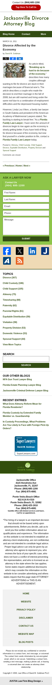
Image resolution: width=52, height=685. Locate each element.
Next (27, 165)
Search (26, 365)
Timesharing (11, 300)
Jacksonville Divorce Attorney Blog (26, 21)
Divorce (6, 148)
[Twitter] (19, 251)
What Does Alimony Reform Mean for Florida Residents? (22, 405)
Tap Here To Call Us (26, 7)
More (43, 34)
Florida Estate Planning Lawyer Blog (22, 385)
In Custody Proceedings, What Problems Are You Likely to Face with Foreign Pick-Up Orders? (26, 425)
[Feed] (19, 261)
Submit (26, 238)
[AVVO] (7, 261)
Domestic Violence (15, 333)
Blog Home (9, 34)
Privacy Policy (26, 610)
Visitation (10, 322)
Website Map (26, 634)
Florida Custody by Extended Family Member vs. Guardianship (22, 414)
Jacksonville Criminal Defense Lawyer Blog (25, 390)
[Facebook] (7, 251)
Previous (8, 165)
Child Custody (24, 145)
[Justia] (45, 251)
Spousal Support (9, 150)
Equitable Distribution (18, 148)
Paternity (10, 305)
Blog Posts (26, 642)
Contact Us (26, 626)
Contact (26, 34)
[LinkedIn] (32, 251)
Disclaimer (26, 618)
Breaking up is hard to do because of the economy (39, 70)
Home (19, 165)
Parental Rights (13, 311)
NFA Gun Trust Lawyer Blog (17, 379)
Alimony (14, 145)
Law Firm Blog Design (25, 681)
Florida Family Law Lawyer (17, 140)
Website (26, 601)
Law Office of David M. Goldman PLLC (33, 673)
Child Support (36, 145)
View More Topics (12, 344)
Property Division (35, 148)
